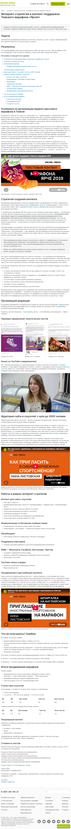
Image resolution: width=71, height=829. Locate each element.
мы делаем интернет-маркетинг (34, 249)
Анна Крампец (28, 312)
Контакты (65, 807)
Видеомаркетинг (26, 813)
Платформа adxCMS (52, 810)
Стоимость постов (13, 104)
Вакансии (65, 804)
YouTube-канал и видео (14, 88)
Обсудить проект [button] (58, 4)
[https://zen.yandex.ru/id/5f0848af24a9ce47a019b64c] (63, 821)
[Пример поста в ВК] (12, 339)
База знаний (49, 807)
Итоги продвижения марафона (14, 96)
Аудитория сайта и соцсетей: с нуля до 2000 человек (22, 72)
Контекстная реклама (27, 807)
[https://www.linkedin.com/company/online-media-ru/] (39, 821)
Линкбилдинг (11, 82)
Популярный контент (14, 101)
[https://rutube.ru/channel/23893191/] (49, 821)
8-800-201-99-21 (10, 791)
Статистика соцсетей (14, 99)
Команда (65, 800)
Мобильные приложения (9, 807)
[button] (68, 4)
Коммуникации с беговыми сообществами (21, 79)
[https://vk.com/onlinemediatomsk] (53, 821)
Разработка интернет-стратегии (31, 804)
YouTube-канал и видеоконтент (14, 70)
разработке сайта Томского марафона (33, 207)
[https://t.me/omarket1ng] (58, 821)
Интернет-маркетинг (8, 782)
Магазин (48, 797)
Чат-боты (4, 810)
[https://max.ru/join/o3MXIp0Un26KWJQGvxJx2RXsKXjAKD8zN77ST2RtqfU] (68, 821)
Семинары (48, 804)
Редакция (62, 304)
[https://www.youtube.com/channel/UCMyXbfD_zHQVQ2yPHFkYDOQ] (44, 821)
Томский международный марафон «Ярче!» (24, 27)
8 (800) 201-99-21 (37, 4)
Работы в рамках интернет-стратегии (16, 74)
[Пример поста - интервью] (35, 339)
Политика (65, 810)
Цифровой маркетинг (27, 797)
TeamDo (48, 813)
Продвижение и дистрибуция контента (20, 91)
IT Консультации (6, 800)
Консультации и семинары (29, 800)
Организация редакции (11, 64)
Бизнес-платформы (7, 804)
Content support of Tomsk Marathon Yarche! (15, 765)
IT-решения (49, 800)
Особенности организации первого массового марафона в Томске (26, 59)
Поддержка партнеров (14, 84)
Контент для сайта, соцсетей (16, 77)
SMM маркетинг (25, 810)
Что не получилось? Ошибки (13, 94)
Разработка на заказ (8, 797)
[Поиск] (47, 3)
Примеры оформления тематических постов (21, 66)
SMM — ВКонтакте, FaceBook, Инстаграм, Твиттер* (24, 86)
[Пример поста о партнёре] (59, 339)
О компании (66, 797)
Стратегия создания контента (14, 61)
